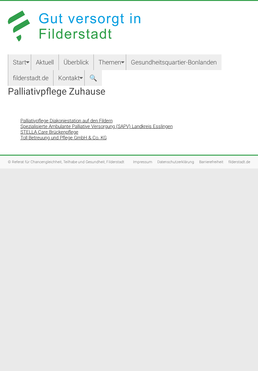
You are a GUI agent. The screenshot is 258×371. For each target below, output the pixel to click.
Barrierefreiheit (211, 162)
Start (19, 62)
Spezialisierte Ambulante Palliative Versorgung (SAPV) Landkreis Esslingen (96, 126)
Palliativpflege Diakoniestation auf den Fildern (66, 121)
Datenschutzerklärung (175, 162)
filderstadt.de (30, 78)
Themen (109, 62)
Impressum (142, 162)
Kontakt (69, 78)
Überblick (76, 62)
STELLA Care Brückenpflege (49, 132)
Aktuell (45, 62)
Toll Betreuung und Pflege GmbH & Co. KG (63, 138)
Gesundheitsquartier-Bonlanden (174, 62)
